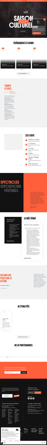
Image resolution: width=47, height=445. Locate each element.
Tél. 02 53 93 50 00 (5, 406)
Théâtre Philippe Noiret (33, 158)
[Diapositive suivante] (21, 95)
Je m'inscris (38, 392)
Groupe (40, 430)
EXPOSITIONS (11, 186)
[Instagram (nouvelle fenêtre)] (31, 398)
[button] (15, 69)
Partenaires (26, 431)
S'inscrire (24, 372)
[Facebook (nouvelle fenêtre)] (29, 398)
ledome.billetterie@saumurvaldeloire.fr (9, 407)
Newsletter (34, 431)
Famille (40, 431)
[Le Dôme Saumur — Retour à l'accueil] (23, 442)
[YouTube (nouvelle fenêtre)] (33, 398)
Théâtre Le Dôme (33, 139)
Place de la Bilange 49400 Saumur (8, 405)
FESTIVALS (11, 190)
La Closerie (31, 143)
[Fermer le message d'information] (46, 1)
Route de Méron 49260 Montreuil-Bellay (34, 405)
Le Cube (31, 148)
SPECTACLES (10, 182)
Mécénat (25, 432)
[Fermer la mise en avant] (44, 19)
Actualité (33, 428)
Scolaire (41, 428)
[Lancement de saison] (6, 321)
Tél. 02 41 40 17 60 (31, 406)
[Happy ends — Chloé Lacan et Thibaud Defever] (8, 57)
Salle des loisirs (33, 164)
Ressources (41, 433)
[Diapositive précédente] (20, 95)
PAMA (30, 153)
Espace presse (34, 430)
